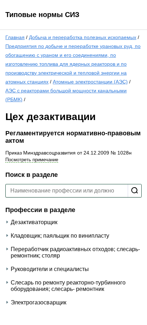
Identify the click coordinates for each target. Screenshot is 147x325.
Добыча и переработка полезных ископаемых (82, 37)
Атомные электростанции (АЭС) (90, 82)
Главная (15, 37)
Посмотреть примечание (31, 159)
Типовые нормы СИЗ (42, 14)
